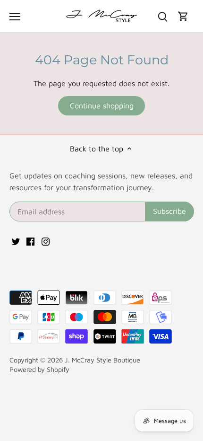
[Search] (162, 16)
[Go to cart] (183, 16)
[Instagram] (46, 240)
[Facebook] (30, 240)
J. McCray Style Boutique (102, 360)
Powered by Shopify (39, 369)
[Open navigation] (14, 16)
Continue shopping (102, 105)
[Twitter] (16, 240)
